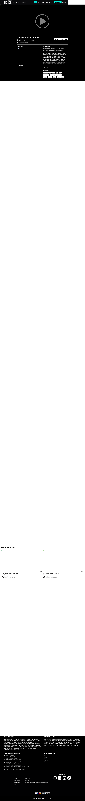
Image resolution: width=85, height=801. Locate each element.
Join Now (57, 2)
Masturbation (46, 72)
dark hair (45, 77)
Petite (54, 72)
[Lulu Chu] (23, 56)
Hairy (57, 72)
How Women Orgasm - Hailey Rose (10, 573)
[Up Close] (7, 2)
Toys (50, 72)
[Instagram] (64, 778)
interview (49, 77)
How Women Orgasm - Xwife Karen (51, 573)
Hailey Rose (4, 574)
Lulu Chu (21, 65)
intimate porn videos (75, 740)
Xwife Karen (45, 574)
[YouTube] (55, 778)
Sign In (64, 2)
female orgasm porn (70, 745)
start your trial (61, 39)
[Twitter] (59, 778)
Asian (60, 72)
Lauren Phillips (27, 746)
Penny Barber (10, 746)
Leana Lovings (16, 746)
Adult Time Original (60, 77)
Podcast (54, 77)
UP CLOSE (6, 576)
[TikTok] (69, 778)
